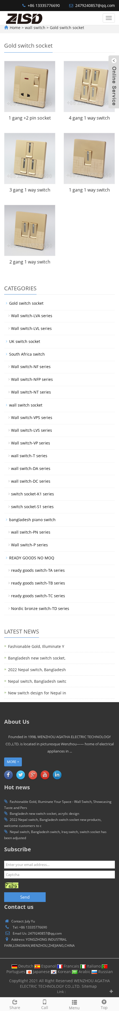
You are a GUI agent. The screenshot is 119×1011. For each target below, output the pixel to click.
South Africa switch (27, 354)
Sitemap (89, 986)
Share (14, 1007)
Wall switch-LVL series (31, 328)
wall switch (35, 27)
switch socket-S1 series (32, 506)
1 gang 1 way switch (89, 190)
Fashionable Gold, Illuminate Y (36, 646)
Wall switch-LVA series (31, 315)
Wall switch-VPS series (31, 417)
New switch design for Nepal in (37, 692)
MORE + (13, 761)
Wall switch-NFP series (32, 379)
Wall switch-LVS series (31, 430)
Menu (74, 1007)
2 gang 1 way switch (29, 262)
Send (25, 897)
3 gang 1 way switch (29, 190)
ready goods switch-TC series (38, 595)
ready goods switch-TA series (38, 570)
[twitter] (20, 774)
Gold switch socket (66, 27)
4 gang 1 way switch (89, 118)
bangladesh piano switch (32, 519)
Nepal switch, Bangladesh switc (37, 681)
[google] (33, 774)
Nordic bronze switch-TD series (40, 608)
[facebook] (8, 774)
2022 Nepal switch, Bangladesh (37, 669)
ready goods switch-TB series (38, 583)
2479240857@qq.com (95, 5)
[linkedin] (57, 774)
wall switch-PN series (30, 532)
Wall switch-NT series (31, 392)
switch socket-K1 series (32, 494)
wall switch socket (25, 405)
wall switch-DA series (30, 468)
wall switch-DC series (30, 481)
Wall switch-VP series (30, 443)
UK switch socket (24, 341)
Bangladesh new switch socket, (36, 658)
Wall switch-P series (29, 544)
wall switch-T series (29, 455)
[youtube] (45, 774)
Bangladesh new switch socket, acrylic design (44, 813)
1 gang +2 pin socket (30, 118)
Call (44, 1007)
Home (15, 27)
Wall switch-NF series (31, 366)
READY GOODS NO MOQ (31, 557)
